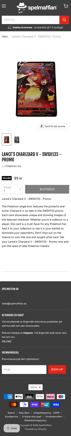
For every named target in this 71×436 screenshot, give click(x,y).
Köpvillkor (24, 412)
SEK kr (33, 387)
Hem (5, 36)
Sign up (57, 369)
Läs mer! (6, 341)
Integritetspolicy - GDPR (46, 412)
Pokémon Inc (13, 166)
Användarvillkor (54, 416)
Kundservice (11, 416)
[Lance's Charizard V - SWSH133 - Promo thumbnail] (6, 139)
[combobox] (30, 20)
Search (11, 412)
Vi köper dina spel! (32, 416)
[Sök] (64, 20)
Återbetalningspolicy (35, 420)
